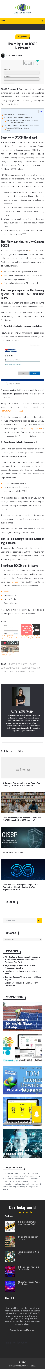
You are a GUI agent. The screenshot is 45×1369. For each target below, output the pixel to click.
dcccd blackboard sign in (21, 672)
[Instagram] (27, 1212)
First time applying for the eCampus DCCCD (20, 118)
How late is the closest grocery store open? (28, 1238)
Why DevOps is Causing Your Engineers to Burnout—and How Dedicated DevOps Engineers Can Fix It (21, 887)
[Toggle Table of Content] (39, 111)
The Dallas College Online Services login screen (21, 125)
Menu (3, 20)
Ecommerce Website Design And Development (20, 1056)
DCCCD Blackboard (18, 664)
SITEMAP (22, 1362)
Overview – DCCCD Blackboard (15, 115)
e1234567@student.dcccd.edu (13, 411)
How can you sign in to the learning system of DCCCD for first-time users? (22, 121)
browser (15, 582)
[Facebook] (20, 1212)
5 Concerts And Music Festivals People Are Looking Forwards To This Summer (21, 784)
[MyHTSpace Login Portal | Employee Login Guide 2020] (30, 629)
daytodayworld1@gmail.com (26, 1330)
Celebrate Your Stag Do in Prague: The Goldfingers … (29, 1283)
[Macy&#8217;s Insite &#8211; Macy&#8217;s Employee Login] (10, 646)
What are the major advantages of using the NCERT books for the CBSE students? (22, 819)
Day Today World (22, 1207)
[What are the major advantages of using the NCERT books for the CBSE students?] (23, 802)
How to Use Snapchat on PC (20, 1122)
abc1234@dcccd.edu (33, 428)
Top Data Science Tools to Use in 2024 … (28, 1253)
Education (22, 36)
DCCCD (32, 250)
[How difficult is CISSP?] (23, 837)
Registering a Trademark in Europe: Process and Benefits (27, 1223)
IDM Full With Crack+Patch (20, 1090)
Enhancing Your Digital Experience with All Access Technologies (20, 1023)
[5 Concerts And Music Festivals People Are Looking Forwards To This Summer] (23, 767)
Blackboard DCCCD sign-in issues (17, 128)
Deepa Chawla (16, 55)
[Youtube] (31, 1212)
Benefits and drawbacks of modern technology (19, 1151)
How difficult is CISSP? (13, 852)
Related (8, 131)
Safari (6, 592)
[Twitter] (23, 1212)
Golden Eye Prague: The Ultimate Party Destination (28, 1268)
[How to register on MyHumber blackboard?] (10, 629)
